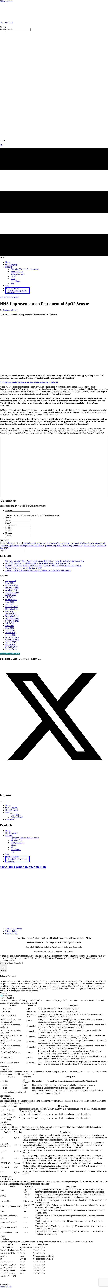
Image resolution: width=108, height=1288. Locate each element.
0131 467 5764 (6, 23)
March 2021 (10, 611)
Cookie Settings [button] (6, 963)
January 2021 (10, 614)
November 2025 (12, 588)
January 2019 (10, 649)
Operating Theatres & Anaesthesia (25, 838)
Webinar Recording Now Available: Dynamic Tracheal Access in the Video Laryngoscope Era (44, 561)
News (10, 543)
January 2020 (10, 635)
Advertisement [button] (6, 1176)
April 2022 (9, 604)
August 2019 (10, 642)
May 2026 (9, 583)
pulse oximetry (90, 545)
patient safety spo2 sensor (71, 545)
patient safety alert (52, 545)
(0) (1, 145)
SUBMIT (4, 541)
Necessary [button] (4, 993)
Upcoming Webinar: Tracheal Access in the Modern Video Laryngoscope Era (37, 563)
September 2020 (12, 621)
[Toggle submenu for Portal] (11, 813)
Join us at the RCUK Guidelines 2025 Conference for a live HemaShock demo (38, 570)
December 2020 (12, 616)
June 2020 (9, 625)
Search (3, 29)
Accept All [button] (18, 963)
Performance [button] (5, 1096)
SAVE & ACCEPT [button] (8, 1276)
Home (7, 831)
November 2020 (12, 618)
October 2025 (11, 590)
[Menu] (1, 801)
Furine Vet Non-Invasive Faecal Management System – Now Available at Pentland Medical (43, 566)
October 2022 (11, 599)
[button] (9, 297)
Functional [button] (4, 1067)
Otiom (13, 845)
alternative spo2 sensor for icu (35, 543)
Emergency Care (17, 842)
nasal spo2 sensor (56, 543)
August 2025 (10, 595)
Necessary (7, 996)
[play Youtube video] (54, 466)
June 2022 (9, 602)
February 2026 (11, 585)
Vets (12, 852)
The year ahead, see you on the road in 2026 (23, 568)
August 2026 (10, 581)
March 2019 (10, 644)
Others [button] (3, 1236)
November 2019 (12, 637)
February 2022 (11, 607)
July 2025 (9, 597)
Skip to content (6, 1)
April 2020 (9, 630)
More (13, 847)
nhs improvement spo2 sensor (32, 545)
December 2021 (12, 609)
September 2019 (12, 640)
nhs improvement (71, 543)
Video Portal (16, 849)
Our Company (11, 833)
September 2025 (12, 592)
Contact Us (10, 861)
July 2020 (9, 623)
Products (9, 835)
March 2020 (10, 633)
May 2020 (9, 628)
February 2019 (11, 647)
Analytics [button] (4, 1122)
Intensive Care (17, 840)
